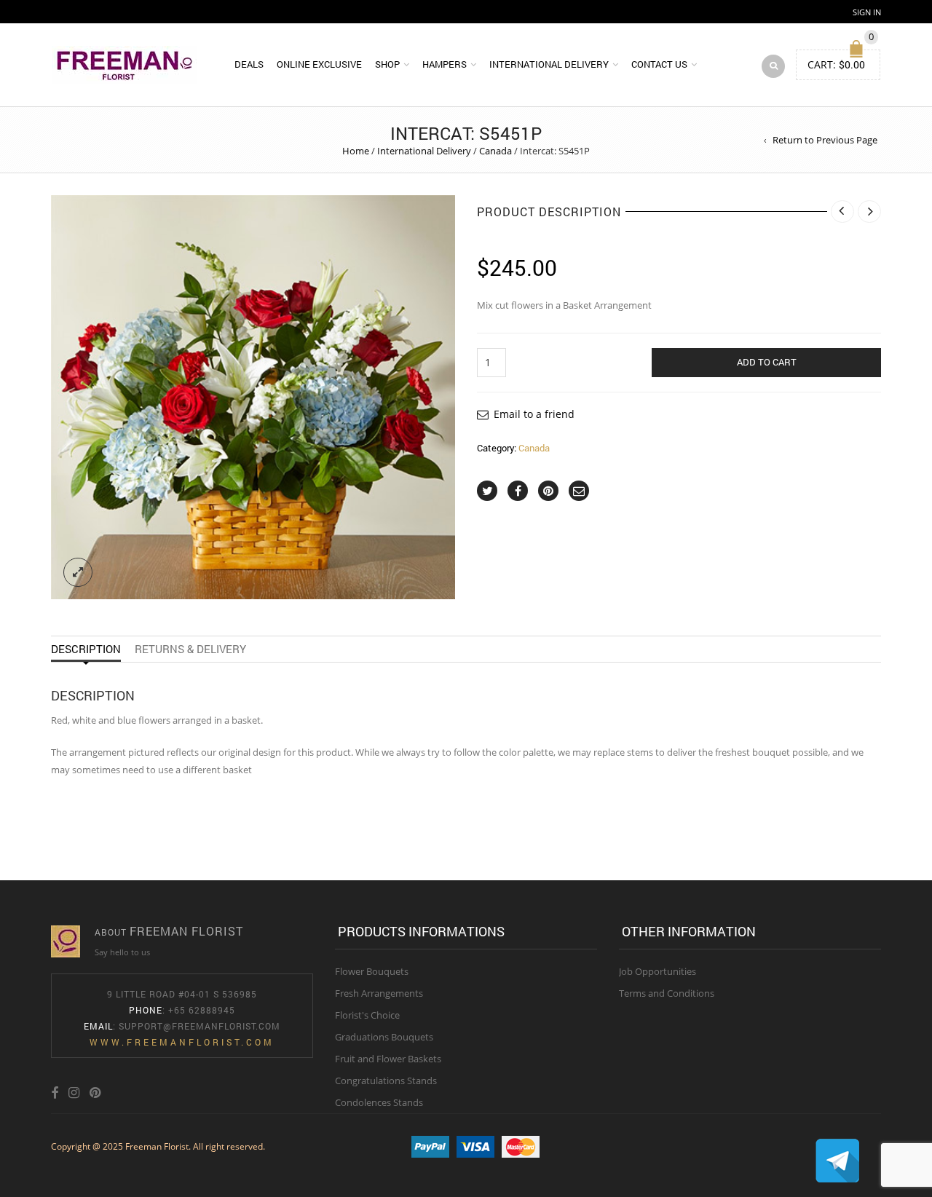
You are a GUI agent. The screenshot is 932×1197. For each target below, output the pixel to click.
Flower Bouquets (371, 971)
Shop (387, 64)
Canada (495, 150)
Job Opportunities (657, 971)
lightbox (77, 572)
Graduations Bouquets (384, 1036)
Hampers (444, 64)
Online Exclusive (319, 64)
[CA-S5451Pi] (253, 397)
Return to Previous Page (825, 139)
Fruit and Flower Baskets (388, 1058)
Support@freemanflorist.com (199, 1026)
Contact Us (659, 64)
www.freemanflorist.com (182, 1042)
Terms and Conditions (666, 993)
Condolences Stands (379, 1102)
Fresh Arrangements (379, 993)
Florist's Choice (367, 1015)
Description (86, 648)
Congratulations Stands (386, 1080)
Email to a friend (534, 414)
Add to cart (767, 362)
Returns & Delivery (190, 648)
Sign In (867, 12)
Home (355, 150)
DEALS (249, 64)
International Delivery (549, 64)
